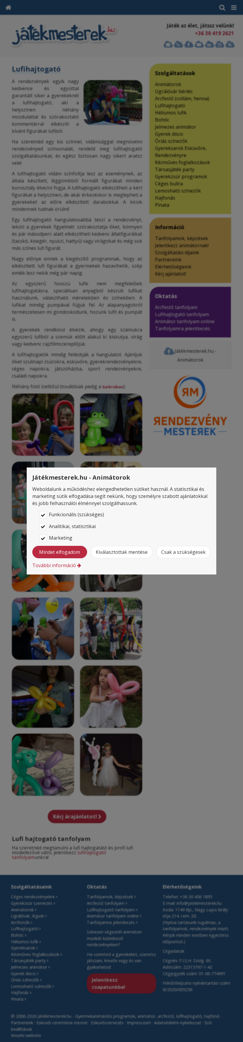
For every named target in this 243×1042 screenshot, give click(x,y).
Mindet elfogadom (59, 552)
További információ (54, 565)
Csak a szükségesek (183, 552)
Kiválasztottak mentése (122, 552)
